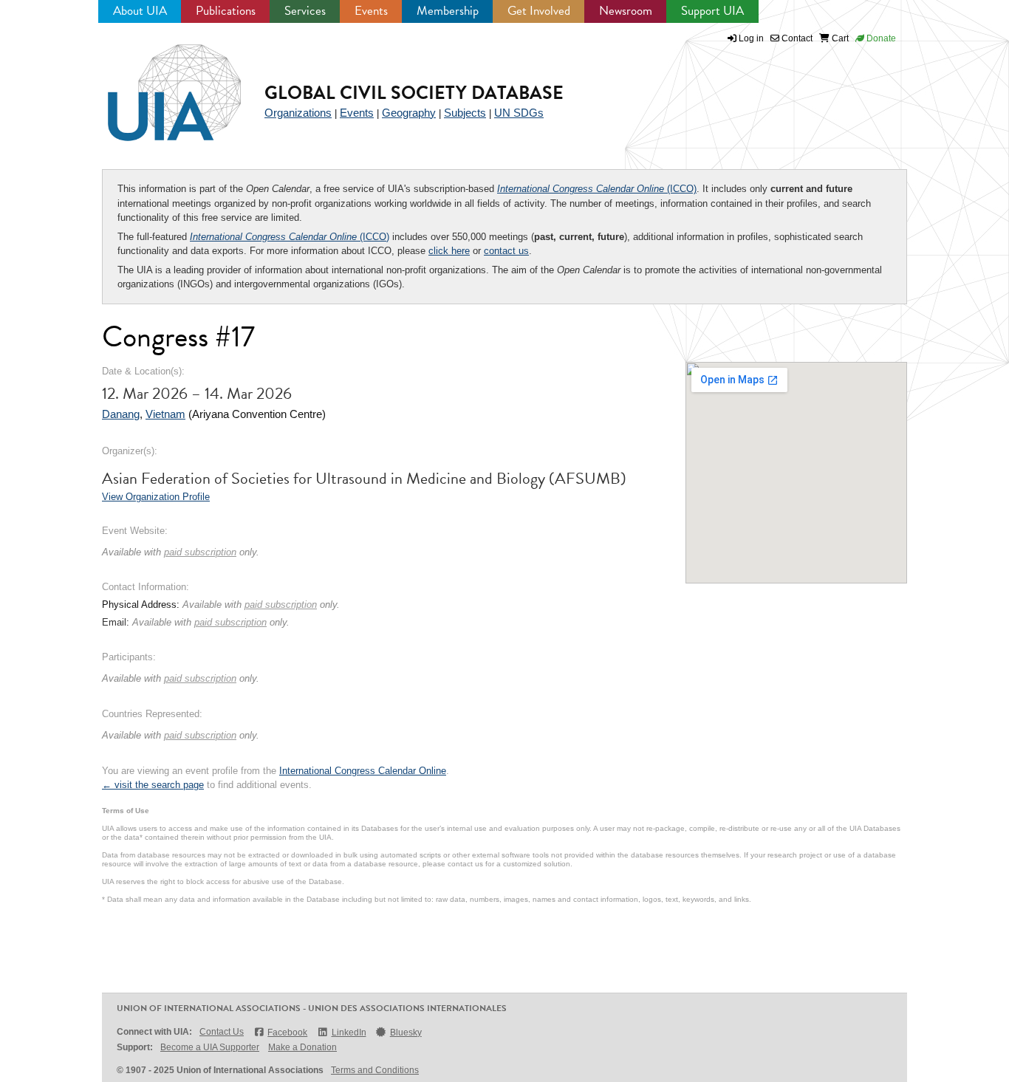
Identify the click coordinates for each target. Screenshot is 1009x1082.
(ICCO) (597, 188)
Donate (880, 38)
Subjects (465, 112)
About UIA (140, 10)
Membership (448, 10)
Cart (839, 38)
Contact (796, 38)
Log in (751, 38)
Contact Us (221, 1032)
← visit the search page (153, 784)
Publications (226, 10)
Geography (409, 112)
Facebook (287, 1032)
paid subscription (200, 552)
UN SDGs (519, 112)
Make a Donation (302, 1047)
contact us (506, 250)
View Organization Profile (156, 496)
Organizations (298, 112)
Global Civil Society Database (414, 92)
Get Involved (538, 10)
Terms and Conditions (375, 1070)
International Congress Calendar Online (362, 770)
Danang (121, 414)
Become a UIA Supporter (209, 1047)
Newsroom (625, 10)
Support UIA (712, 10)
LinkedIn (349, 1032)
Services (305, 10)
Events (371, 10)
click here (449, 250)
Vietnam (165, 414)
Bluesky (406, 1032)
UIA (157, 84)
